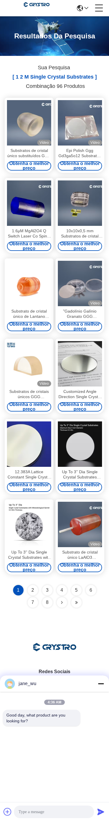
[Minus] (100, 683)
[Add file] (7, 811)
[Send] (101, 811)
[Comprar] (80, 283)
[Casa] (55, 654)
